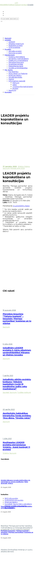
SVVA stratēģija (14, 47)
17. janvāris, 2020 (10, 166)
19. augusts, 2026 (9, 310)
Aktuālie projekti (15, 51)
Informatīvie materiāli (17, 81)
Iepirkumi (12, 90)
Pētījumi (15, 83)
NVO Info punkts (11, 498)
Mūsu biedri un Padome (18, 74)
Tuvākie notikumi (24, 392)
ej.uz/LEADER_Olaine (21, 206)
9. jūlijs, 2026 (7, 344)
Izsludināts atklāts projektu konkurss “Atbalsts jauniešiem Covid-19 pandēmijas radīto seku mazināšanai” (17, 384)
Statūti (11, 79)
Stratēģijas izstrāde (16, 64)
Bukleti (15, 88)
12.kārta (6, 453)
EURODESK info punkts (14, 500)
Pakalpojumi (10, 55)
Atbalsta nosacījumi (16, 44)
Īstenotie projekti (15, 53)
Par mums (9, 70)
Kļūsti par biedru (15, 75)
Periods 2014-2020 (17, 168)
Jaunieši (6, 392)
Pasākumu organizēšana (18, 60)
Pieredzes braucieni (16, 62)
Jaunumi (8, 38)
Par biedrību (13, 72)
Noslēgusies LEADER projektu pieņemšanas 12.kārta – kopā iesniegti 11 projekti (16, 446)
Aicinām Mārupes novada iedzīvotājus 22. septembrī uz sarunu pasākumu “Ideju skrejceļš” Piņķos (15, 481)
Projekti (8, 49)
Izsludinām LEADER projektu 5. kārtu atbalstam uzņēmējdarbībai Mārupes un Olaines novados (17, 351)
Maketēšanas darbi (16, 66)
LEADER (8, 40)
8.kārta (21, 166)
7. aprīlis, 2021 (8, 376)
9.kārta (27, 166)
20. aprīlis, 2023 (9, 409)
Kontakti (8, 92)
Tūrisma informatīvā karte (22, 87)
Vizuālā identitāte (15, 77)
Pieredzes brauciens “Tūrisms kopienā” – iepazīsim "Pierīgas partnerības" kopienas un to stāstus (17, 319)
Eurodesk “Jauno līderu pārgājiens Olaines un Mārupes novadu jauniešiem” (18, 506)
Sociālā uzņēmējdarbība (18, 68)
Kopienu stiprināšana (17, 57)
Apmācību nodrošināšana (18, 59)
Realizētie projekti (16, 46)
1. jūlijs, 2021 (7, 439)
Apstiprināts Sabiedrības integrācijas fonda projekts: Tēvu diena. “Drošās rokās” (17, 415)
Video (14, 85)
